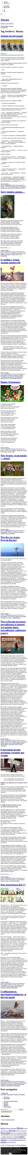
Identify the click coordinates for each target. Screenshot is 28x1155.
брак (13, 186)
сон (7, 1140)
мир (1, 1136)
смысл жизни (18, 986)
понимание (8, 254)
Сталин (20, 1130)
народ (16, 744)
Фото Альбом (7, 1106)
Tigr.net (5, 2)
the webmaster (22, 1145)
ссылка (7, 881)
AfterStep (6, 1105)
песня (13, 1136)
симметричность (5, 378)
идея (5, 1134)
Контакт (6, 1104)
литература (4, 188)
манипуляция (4, 744)
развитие (3, 1085)
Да (10, 1153)
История (25, 1128)
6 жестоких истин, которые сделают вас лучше (12, 752)
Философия (4, 256)
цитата (3, 1142)
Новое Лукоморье (10, 382)
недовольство (10, 188)
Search (2, 1109)
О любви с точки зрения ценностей (10, 261)
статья (11, 881)
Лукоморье (19, 450)
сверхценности (19, 377)
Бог (14, 616)
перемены (3, 1084)
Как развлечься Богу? (13, 884)
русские (21, 1138)
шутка (12, 1142)
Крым (2, 1130)
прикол (22, 1137)
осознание (3, 986)
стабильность (9, 1085)
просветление (10, 986)
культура (11, 1134)
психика (10, 1138)
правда (2, 881)
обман (4, 1136)
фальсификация (15, 1140)
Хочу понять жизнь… (13, 191)
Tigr (14, 185)
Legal (12, 1145)
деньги (2, 743)
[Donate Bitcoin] (6, 1112)
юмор (13, 451)
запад (10, 743)
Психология (21, 1084)
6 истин (13, 879)
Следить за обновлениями (11, 1101)
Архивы (3, 1119)
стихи (17, 254)
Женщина (13, 1128)
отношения (4, 377)
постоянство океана (12, 1084)
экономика (3, 745)
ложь (18, 1134)
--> (20, 181)
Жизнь (17, 186)
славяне (24, 1138)
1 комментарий (16, 617)
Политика (17, 188)
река (6, 533)
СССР (17, 1131)
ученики (8, 987)
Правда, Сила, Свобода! (7, 23)
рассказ (23, 188)
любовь (21, 375)
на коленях (11, 744)
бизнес (14, 741)
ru (11, 186)
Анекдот (8, 1128)
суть (20, 254)
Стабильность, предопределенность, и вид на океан (13, 994)
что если (9, 617)
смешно (3, 1140)
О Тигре (6, 1102)
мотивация (19, 253)
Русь (2, 451)
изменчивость (22, 1082)
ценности (19, 378)
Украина (24, 1130)
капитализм (22, 186)
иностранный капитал (18, 743)
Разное (2, 186)
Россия (20, 744)
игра (22, 985)
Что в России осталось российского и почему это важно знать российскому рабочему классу (13, 627)
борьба (14, 1133)
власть (18, 741)
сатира (5, 451)
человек (8, 1142)
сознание (3, 987)
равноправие (10, 377)
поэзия (13, 254)
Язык (12, 1133)
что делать (3, 617)
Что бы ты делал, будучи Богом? (10, 538)
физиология (22, 1140)
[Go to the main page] (7, 26)
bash (2, 1128)
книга (7, 1134)
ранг (18, 1138)
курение (14, 1134)
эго (15, 1142)
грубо (18, 879)
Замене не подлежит (12, 36)
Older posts (4, 1093)
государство (24, 741)
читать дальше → (5, 183)
